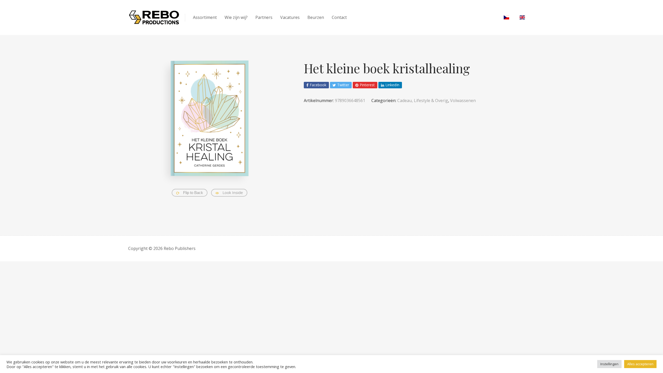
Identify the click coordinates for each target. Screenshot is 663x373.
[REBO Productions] (154, 17)
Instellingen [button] (609, 364)
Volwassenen (463, 100)
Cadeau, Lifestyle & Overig (422, 100)
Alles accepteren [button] (640, 364)
